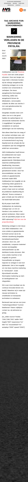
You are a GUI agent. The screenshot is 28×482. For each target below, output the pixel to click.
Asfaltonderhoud (8, 350)
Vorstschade (7, 423)
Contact (18, 5)
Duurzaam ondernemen (14, 1)
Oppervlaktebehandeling (11, 357)
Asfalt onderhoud (9, 390)
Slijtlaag (6, 393)
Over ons (21, 3)
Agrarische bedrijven (10, 380)
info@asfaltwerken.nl (8, 434)
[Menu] (24, 10)
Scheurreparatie (8, 411)
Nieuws (15, 3)
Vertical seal (7, 418)
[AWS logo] (11, 10)
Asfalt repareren (8, 387)
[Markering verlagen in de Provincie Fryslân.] (14, 31)
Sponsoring (7, 3)
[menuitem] (14, 1)
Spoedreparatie (8, 360)
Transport (6, 398)
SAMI (5, 413)
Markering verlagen (9, 362)
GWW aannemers (9, 372)
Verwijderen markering (10, 403)
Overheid (6, 375)
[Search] (20, 10)
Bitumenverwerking (9, 355)
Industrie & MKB (8, 377)
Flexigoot (6, 416)
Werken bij (11, 5)
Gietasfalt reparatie (9, 400)
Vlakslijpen (7, 421)
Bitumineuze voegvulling (11, 395)
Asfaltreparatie (8, 352)
